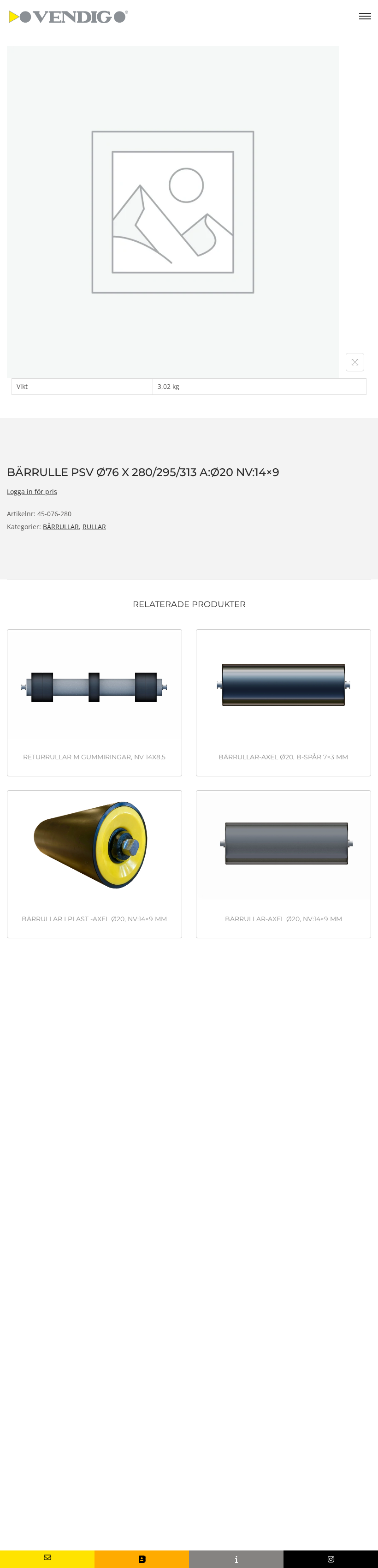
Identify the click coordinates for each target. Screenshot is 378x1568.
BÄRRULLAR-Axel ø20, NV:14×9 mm (283, 919)
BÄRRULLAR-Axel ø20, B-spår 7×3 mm (283, 757)
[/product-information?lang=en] (236, 1559)
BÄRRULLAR (61, 526)
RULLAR (94, 526)
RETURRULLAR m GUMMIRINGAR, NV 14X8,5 (94, 757)
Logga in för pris (32, 491)
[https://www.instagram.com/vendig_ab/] (331, 1559)
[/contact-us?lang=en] (141, 1559)
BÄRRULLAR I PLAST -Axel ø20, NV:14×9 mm (94, 919)
